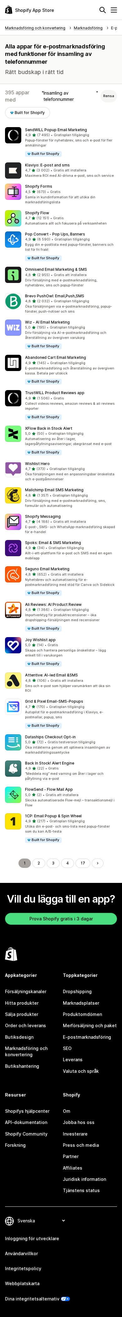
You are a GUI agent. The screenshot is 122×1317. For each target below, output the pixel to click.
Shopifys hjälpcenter (27, 1111)
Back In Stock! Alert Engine (49, 763)
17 (83, 863)
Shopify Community (26, 1133)
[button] (61, 142)
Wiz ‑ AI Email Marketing (47, 322)
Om (66, 1111)
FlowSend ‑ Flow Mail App (49, 789)
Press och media (81, 1145)
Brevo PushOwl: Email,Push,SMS (54, 296)
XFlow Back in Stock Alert (48, 428)
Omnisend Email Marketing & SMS (56, 269)
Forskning (15, 1145)
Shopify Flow (37, 212)
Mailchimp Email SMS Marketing (54, 490)
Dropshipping (77, 991)
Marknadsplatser (81, 1003)
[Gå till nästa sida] (98, 863)
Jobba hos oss (78, 1122)
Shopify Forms (38, 186)
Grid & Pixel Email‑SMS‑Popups (54, 701)
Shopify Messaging (43, 516)
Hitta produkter (21, 1003)
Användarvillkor (21, 1253)
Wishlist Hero (37, 463)
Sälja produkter (21, 1014)
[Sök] (102, 10)
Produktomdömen (82, 1014)
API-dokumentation (26, 1122)
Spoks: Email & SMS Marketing (53, 542)
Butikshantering (22, 1066)
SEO (67, 1048)
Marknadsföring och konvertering (26, 1051)
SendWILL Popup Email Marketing (56, 129)
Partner (71, 1156)
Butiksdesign (19, 1037)
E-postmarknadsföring (87, 1037)
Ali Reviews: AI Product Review (53, 604)
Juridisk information (84, 1179)
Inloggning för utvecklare (32, 1238)
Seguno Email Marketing (47, 569)
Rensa (108, 96)
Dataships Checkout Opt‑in (50, 737)
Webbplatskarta (22, 1283)
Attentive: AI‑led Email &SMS (51, 675)
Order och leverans (25, 1025)
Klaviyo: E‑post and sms (47, 165)
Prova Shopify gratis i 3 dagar (61, 918)
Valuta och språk (81, 1071)
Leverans (73, 1059)
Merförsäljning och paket (90, 1025)
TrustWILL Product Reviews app (54, 392)
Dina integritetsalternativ (32, 1298)
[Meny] (114, 10)
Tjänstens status (81, 1190)
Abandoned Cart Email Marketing (55, 357)
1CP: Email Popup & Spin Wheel (53, 816)
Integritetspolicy (23, 1268)
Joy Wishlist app (40, 639)
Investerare (75, 1133)
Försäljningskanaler (25, 991)
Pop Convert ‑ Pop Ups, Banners (55, 234)
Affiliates (72, 1168)
